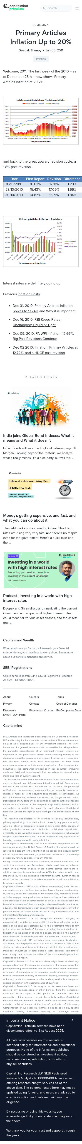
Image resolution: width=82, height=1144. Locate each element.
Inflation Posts (29, 294)
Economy (40, 24)
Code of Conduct (66, 703)
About (7, 696)
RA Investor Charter (41, 710)
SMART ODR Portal (14, 714)
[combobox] (56, 8)
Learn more (66, 652)
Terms (60, 696)
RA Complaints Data (68, 710)
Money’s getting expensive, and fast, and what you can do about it (39, 518)
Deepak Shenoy (30, 50)
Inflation (41, 58)
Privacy (7, 703)
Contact (34, 703)
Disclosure (9, 710)
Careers (34, 696)
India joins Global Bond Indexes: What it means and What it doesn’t (38, 438)
